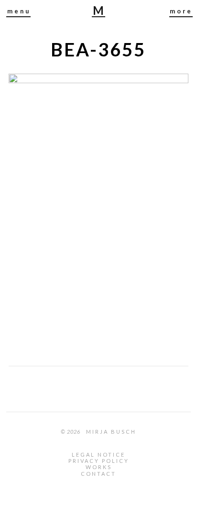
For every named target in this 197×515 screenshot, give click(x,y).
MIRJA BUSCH (99, 11)
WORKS (99, 467)
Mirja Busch (111, 431)
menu (19, 11)
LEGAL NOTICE (98, 454)
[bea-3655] (98, 80)
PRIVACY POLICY (98, 461)
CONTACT (98, 474)
